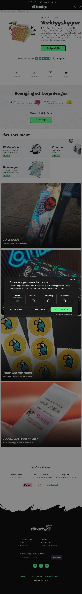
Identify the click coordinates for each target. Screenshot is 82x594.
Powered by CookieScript (64, 315)
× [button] (74, 279)
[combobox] (71, 280)
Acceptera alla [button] (61, 309)
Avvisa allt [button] (40, 309)
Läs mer (23, 291)
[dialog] (41, 297)
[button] (17, 309)
